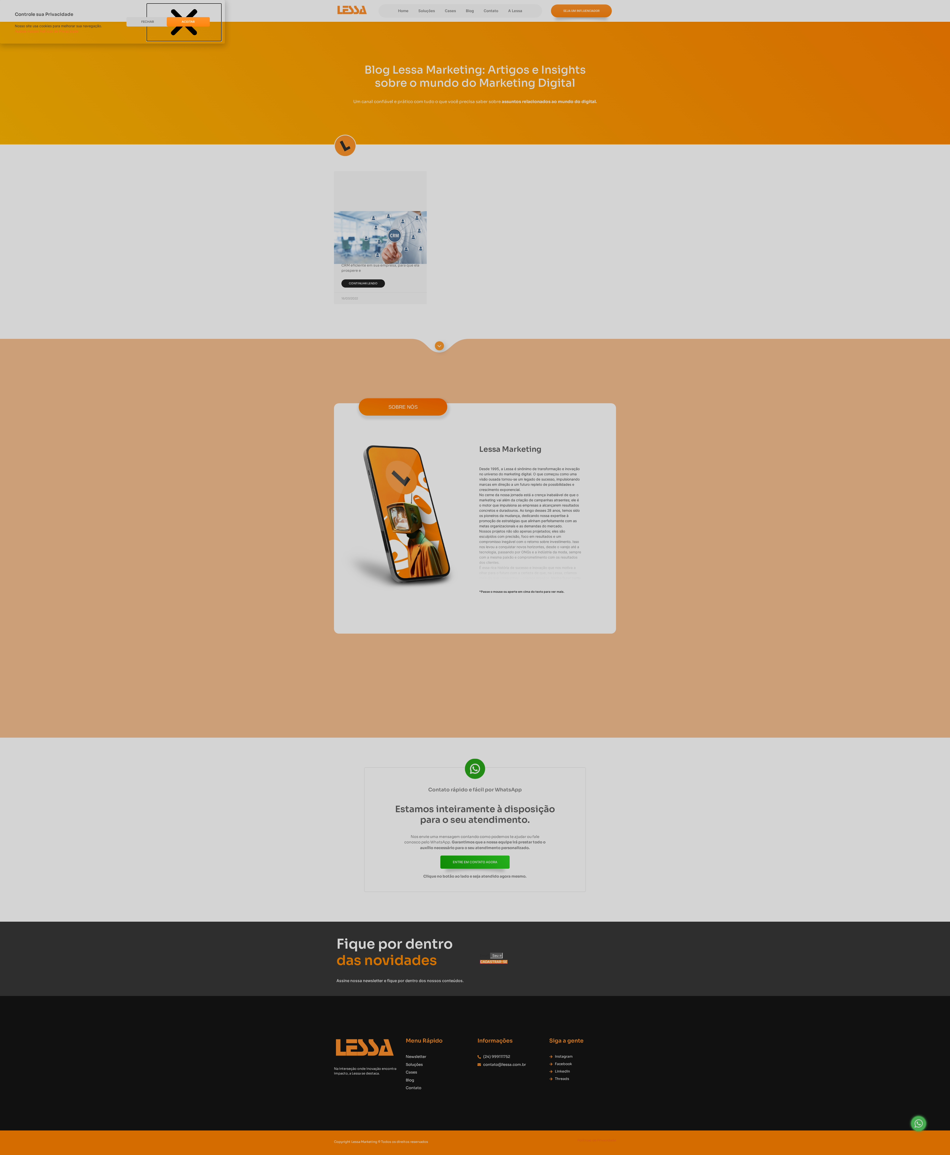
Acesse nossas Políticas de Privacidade (46, 31)
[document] (475, 577)
